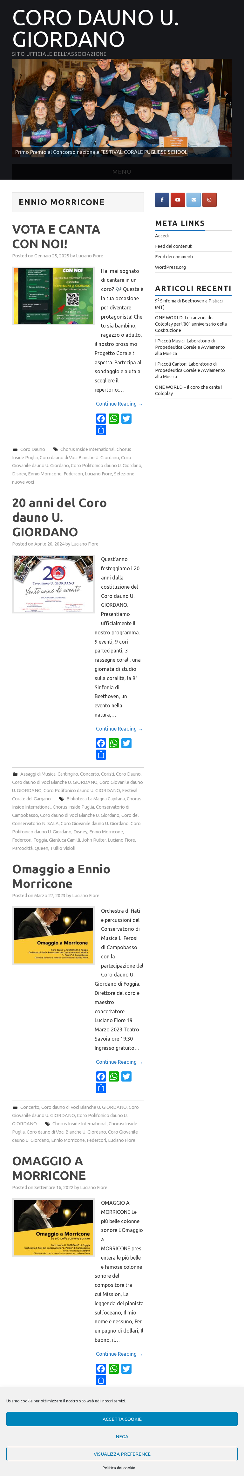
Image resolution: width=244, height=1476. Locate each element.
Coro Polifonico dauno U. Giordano (106, 465)
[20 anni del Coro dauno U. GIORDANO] (53, 584)
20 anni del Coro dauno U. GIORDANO (59, 517)
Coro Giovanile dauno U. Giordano (95, 823)
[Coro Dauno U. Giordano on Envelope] (193, 200)
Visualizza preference (122, 1454)
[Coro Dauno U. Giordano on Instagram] (209, 200)
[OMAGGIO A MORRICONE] (53, 1227)
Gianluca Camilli (64, 840)
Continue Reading (119, 404)
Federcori (73, 473)
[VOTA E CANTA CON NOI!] (53, 296)
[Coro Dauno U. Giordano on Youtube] (178, 200)
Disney (19, 473)
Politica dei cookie (119, 1468)
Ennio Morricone (45, 473)
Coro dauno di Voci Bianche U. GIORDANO (55, 782)
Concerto (89, 774)
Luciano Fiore (89, 255)
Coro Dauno (32, 449)
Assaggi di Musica (38, 774)
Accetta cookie (122, 1419)
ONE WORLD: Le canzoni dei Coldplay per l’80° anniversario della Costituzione (191, 324)
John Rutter (94, 840)
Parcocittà (22, 848)
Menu (122, 171)
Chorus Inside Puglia (73, 807)
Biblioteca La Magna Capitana (95, 798)
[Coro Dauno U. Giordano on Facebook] (162, 200)
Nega (122, 1436)
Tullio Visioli (62, 848)
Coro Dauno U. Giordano (95, 28)
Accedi (162, 235)
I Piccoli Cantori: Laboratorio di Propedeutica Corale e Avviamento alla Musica (190, 370)
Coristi (107, 774)
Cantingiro (68, 774)
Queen (41, 848)
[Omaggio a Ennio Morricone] (53, 935)
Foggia (40, 840)
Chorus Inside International (87, 449)
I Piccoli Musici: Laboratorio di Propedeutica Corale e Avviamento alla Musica (190, 347)
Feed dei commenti (174, 256)
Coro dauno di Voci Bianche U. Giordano (79, 457)
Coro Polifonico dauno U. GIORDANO (82, 790)
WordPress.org (170, 267)
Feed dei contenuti (174, 246)
